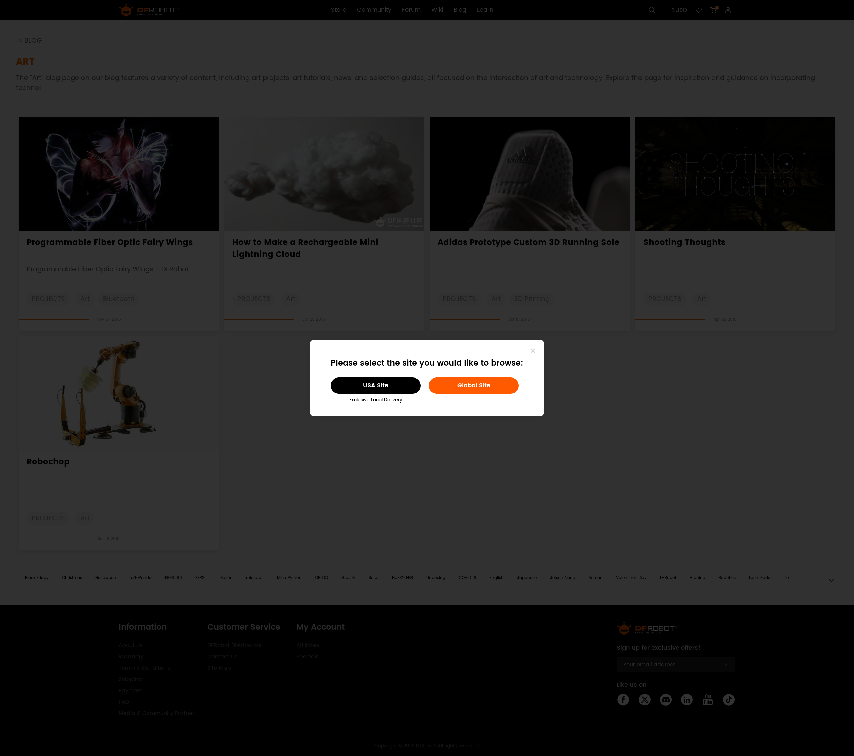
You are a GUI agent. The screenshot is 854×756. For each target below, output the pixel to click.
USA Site (375, 385)
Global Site (473, 385)
